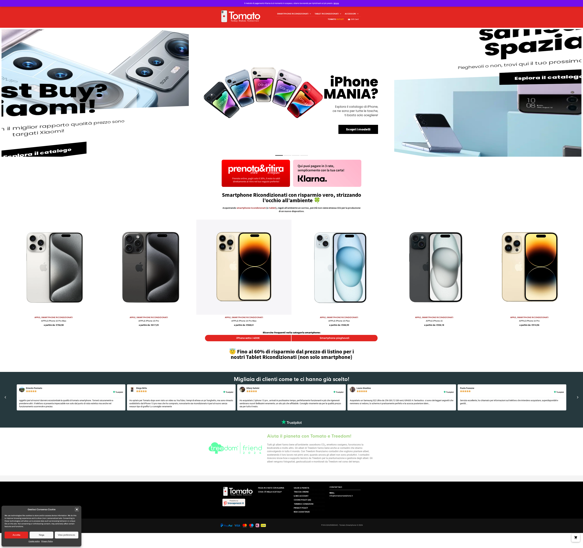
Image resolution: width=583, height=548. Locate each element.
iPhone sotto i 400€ (248, 338)
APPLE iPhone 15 (434, 321)
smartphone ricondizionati (251, 207)
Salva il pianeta (301, 488)
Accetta (16, 535)
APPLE (37, 317)
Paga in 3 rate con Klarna (271, 488)
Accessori (350, 14)
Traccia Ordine (301, 492)
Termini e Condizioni (303, 504)
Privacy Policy (47, 541)
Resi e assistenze (302, 512)
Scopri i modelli (358, 129)
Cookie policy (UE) (302, 500)
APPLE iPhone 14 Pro (529, 321)
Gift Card (354, 19)
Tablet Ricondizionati (327, 14)
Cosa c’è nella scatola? (270, 492)
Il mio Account (301, 496)
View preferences (66, 535)
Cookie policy (34, 541)
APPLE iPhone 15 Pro (148, 321)
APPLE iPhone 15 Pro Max (53, 321)
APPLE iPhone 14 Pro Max (243, 321)
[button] (76, 509)
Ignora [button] (336, 3)
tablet (272, 207)
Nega (41, 535)
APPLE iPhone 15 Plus (339, 321)
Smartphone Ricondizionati (293, 14)
